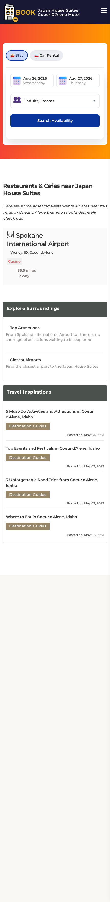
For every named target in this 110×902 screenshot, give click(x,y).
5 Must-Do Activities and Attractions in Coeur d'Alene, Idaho (49, 414)
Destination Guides (27, 426)
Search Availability (55, 120)
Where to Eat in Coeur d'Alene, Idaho (41, 516)
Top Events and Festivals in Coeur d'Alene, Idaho (53, 448)
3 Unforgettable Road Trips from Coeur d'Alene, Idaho (52, 482)
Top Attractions (24, 327)
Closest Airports (25, 359)
